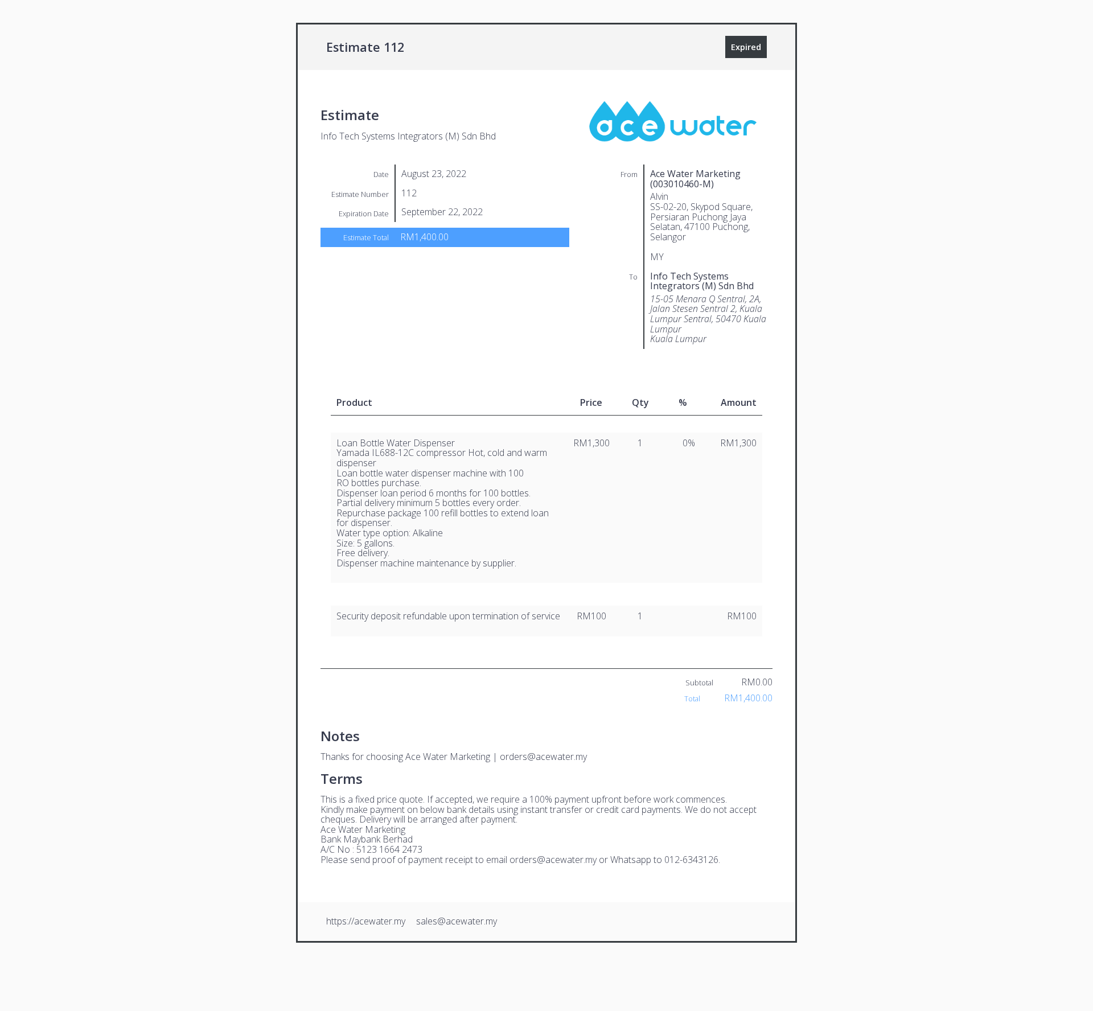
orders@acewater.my (543, 756)
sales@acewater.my (456, 921)
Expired (746, 47)
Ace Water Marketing (447, 756)
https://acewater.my (365, 921)
